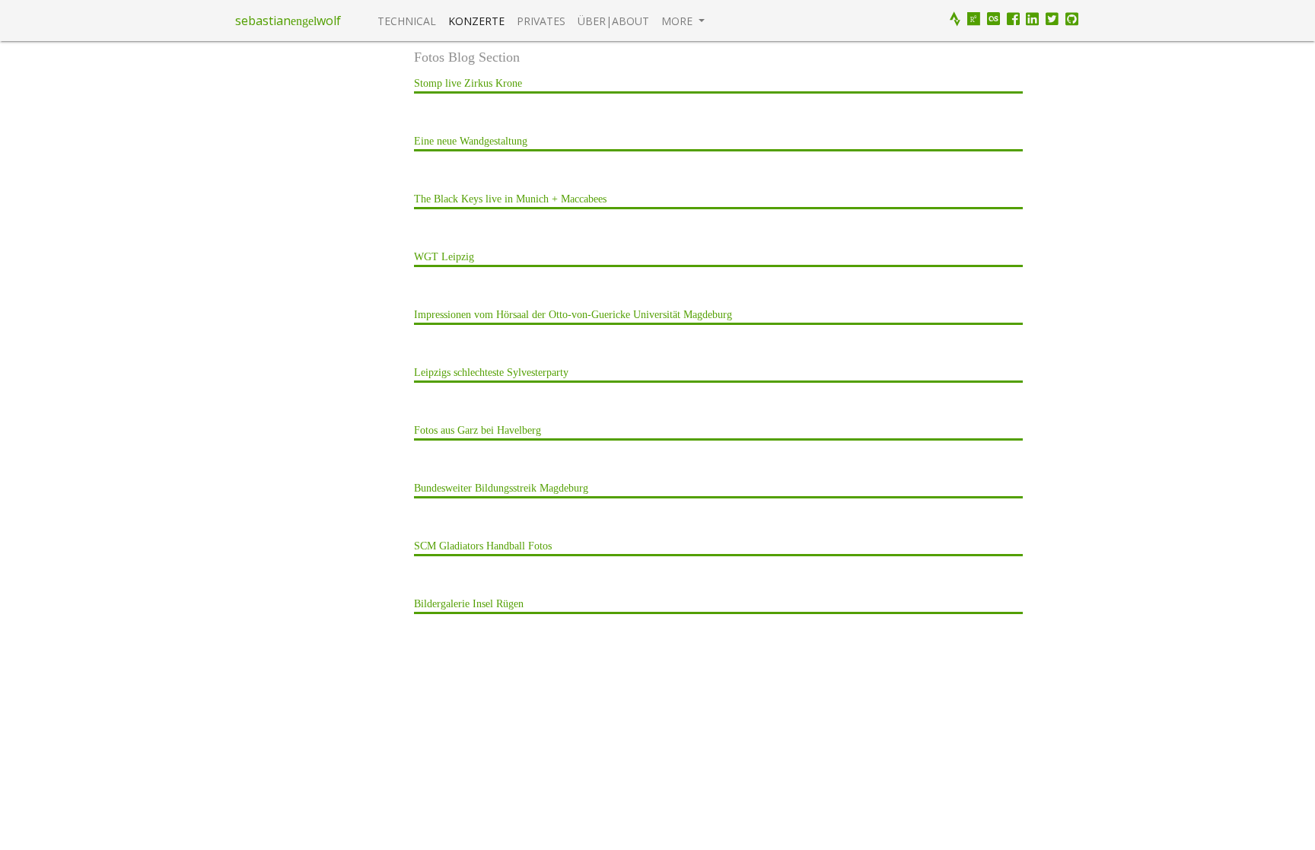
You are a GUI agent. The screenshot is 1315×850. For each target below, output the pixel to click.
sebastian (263, 20)
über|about (613, 21)
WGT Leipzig (444, 257)
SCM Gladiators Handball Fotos (483, 546)
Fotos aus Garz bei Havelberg (477, 430)
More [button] (678, 21)
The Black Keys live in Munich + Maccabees (510, 199)
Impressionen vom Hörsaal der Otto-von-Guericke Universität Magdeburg (573, 314)
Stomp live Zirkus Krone (468, 83)
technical (406, 21)
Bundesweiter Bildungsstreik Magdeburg (501, 488)
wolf (329, 20)
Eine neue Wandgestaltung (470, 141)
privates (541, 21)
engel (304, 20)
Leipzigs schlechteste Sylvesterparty (491, 372)
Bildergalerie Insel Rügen (469, 604)
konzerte (476, 21)
